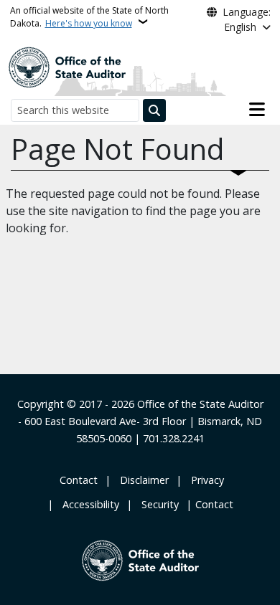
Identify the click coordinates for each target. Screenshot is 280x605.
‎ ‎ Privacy (204, 480)
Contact (214, 504)
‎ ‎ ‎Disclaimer (141, 480)
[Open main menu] (257, 109)
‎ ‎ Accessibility (88, 504)
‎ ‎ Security (157, 504)
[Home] (67, 66)
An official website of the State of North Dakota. (89, 16)
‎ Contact (77, 480)
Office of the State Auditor (200, 404)
